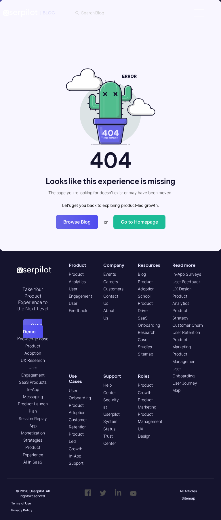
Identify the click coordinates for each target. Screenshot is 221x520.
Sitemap (145, 353)
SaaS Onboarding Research (149, 325)
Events (109, 274)
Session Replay (33, 418)
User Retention (186, 332)
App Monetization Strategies (33, 433)
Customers (113, 288)
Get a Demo (33, 328)
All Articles (188, 491)
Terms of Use (21, 503)
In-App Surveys (186, 274)
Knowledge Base (32, 338)
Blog (142, 274)
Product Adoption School (146, 288)
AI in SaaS (32, 462)
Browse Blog (77, 222)
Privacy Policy (21, 510)
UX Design (182, 288)
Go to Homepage (139, 222)
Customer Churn (187, 325)
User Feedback (186, 281)
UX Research (33, 360)
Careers (110, 281)
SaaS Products (33, 382)
